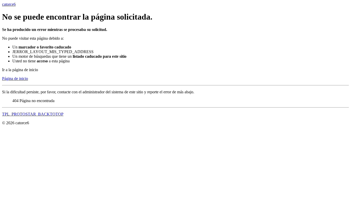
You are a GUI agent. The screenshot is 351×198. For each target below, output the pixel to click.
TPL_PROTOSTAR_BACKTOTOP (32, 114)
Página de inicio (15, 78)
